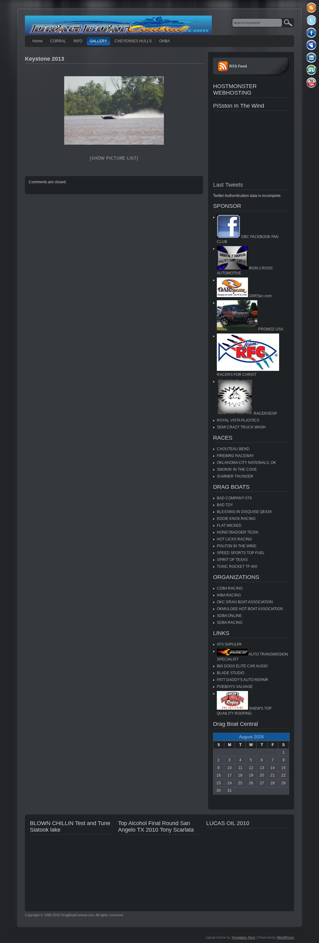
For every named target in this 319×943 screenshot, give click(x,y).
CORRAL (58, 41)
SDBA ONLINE (229, 616)
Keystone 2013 (44, 59)
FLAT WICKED (229, 525)
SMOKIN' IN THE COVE (237, 469)
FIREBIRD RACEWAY (235, 456)
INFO (78, 41)
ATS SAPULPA (229, 644)
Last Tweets (228, 185)
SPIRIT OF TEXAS (232, 560)
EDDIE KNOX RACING (236, 518)
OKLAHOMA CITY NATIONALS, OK (246, 462)
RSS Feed (238, 66)
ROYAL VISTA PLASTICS (238, 420)
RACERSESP (265, 413)
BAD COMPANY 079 (234, 498)
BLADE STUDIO (230, 673)
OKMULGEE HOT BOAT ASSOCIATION (250, 609)
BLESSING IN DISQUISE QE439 (244, 512)
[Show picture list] (114, 158)
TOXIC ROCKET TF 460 (237, 566)
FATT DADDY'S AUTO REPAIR (242, 680)
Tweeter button (311, 20)
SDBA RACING (229, 622)
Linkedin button (311, 57)
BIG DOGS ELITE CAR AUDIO (242, 666)
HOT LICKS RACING (234, 539)
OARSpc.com (260, 296)
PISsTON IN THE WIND (236, 546)
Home (37, 41)
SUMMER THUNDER (235, 476)
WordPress (285, 937)
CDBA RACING (230, 588)
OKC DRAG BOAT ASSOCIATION (245, 602)
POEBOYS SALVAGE (235, 686)
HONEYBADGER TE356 (237, 532)
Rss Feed (311, 8)
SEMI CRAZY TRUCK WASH (241, 427)
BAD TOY (225, 505)
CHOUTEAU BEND (233, 449)
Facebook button (311, 32)
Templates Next (243, 937)
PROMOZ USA (270, 329)
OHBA (164, 41)
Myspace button (311, 45)
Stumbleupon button (311, 70)
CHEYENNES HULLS (133, 41)
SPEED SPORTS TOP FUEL (241, 553)
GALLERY (98, 41)
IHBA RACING (229, 595)
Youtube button (311, 82)
